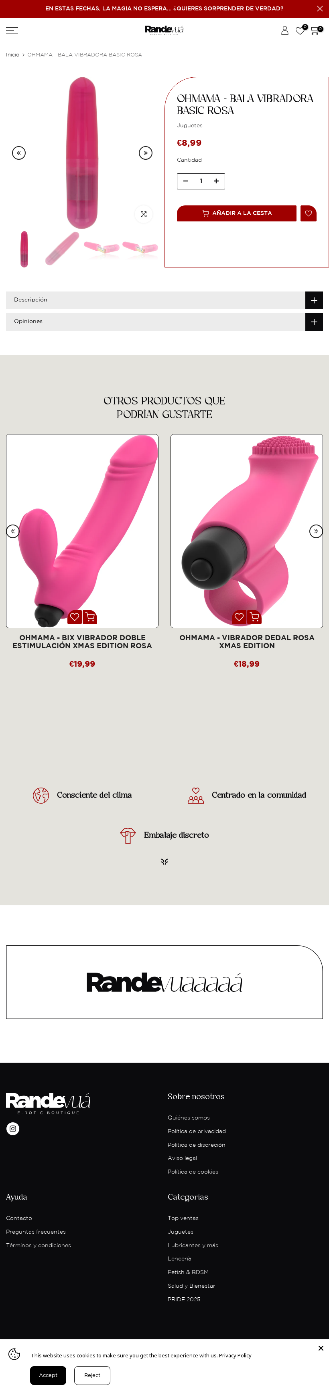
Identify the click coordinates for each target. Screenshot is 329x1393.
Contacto (19, 1218)
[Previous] (19, 153)
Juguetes (180, 1232)
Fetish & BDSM (188, 1272)
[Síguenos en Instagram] (13, 1129)
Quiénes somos (189, 1118)
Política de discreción (196, 1145)
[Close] (321, 1348)
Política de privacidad (197, 1131)
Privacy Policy (235, 1355)
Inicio (12, 55)
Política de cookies (193, 1172)
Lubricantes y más (193, 1245)
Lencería (179, 1258)
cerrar (9, 9)
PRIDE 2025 (184, 1299)
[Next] (145, 153)
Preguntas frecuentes (36, 1232)
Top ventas (183, 1218)
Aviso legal (182, 1158)
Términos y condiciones (38, 1245)
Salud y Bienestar (191, 1286)
